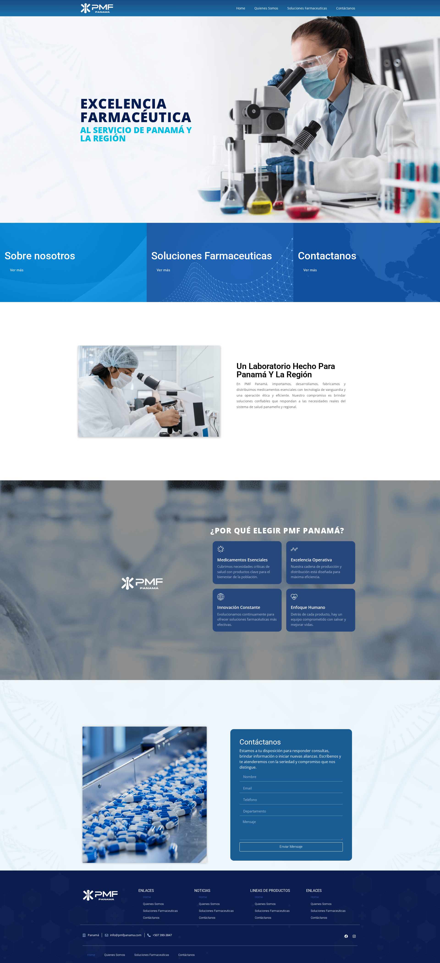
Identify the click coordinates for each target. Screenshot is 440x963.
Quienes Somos (266, 8)
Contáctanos (345, 8)
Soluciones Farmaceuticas (307, 8)
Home (240, 8)
